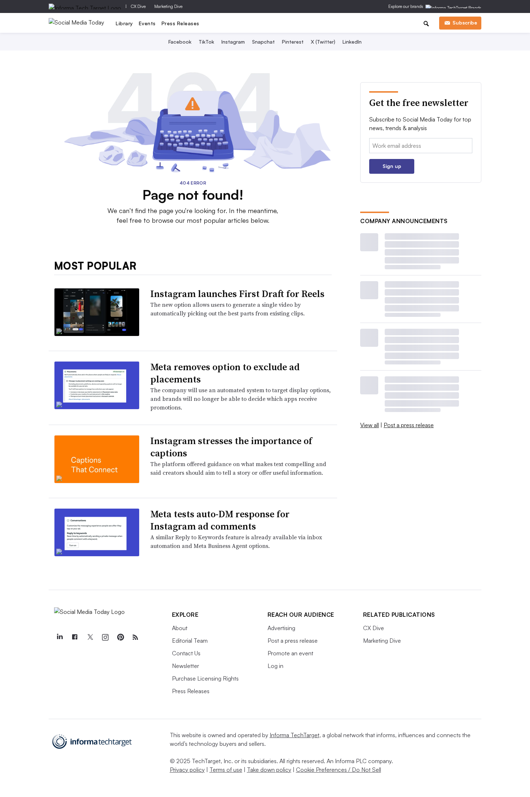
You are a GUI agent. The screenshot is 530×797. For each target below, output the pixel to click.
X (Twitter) (323, 42)
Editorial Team (190, 640)
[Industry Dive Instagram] (105, 637)
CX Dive (138, 6)
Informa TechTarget (294, 735)
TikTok (206, 42)
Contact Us (186, 653)
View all (369, 425)
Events (147, 23)
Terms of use (225, 769)
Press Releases (180, 23)
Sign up (392, 166)
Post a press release (409, 425)
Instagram (233, 42)
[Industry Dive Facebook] (75, 637)
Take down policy (269, 769)
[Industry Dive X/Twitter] (90, 637)
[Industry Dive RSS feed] (135, 637)
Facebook (179, 42)
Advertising (281, 628)
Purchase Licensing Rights (205, 678)
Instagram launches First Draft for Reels (237, 293)
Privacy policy (187, 769)
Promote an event (290, 653)
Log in (275, 665)
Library (124, 23)
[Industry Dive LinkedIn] (59, 637)
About (179, 628)
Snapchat (263, 42)
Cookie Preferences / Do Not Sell (338, 769)
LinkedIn (352, 42)
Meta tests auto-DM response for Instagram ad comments (220, 520)
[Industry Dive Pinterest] (120, 637)
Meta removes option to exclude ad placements (225, 373)
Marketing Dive (168, 6)
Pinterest (293, 42)
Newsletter (185, 665)
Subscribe (464, 22)
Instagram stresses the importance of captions (231, 447)
